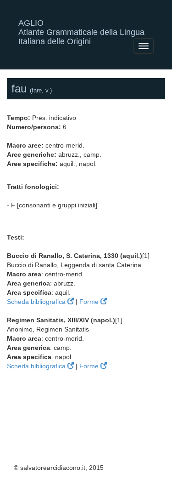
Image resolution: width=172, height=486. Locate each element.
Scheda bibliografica (37, 301)
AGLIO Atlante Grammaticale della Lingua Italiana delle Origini (81, 26)
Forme (89, 301)
